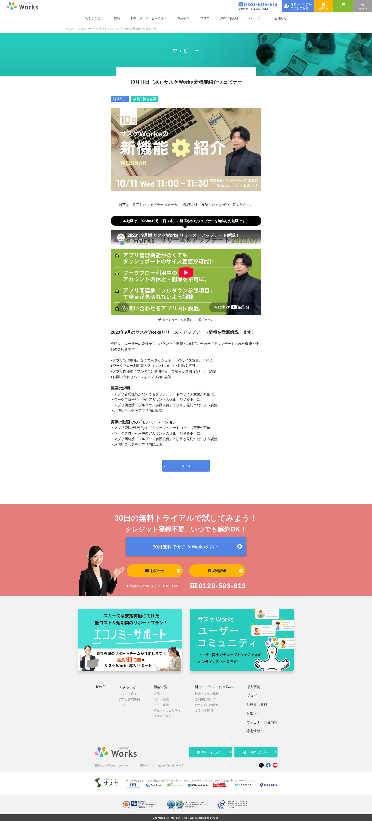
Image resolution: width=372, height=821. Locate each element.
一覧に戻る (186, 466)
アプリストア (128, 705)
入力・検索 (161, 699)
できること (127, 687)
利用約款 (144, 765)
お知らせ (253, 713)
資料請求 (219, 570)
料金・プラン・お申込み (214, 687)
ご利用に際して (205, 699)
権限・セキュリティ (167, 710)
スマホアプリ (163, 716)
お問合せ (157, 570)
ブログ (251, 695)
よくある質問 (204, 710)
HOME (100, 687)
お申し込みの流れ (207, 705)
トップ (69, 28)
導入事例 (253, 687)
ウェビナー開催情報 (261, 722)
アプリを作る (128, 693)
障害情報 (253, 731)
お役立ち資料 (256, 704)
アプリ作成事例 (129, 699)
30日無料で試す (186, 546)
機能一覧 (160, 687)
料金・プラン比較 (207, 693)
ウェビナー (84, 28)
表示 (157, 693)
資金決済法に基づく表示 (171, 765)
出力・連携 (161, 705)
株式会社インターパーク (118, 765)
